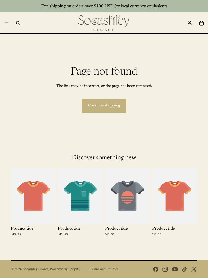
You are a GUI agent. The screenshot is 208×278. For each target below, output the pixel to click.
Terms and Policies (104, 269)
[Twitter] (194, 269)
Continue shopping (104, 106)
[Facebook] (155, 269)
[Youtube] (175, 269)
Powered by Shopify (65, 269)
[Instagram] (165, 269)
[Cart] (201, 23)
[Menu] (6, 23)
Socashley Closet (35, 269)
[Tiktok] (184, 269)
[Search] (18, 23)
